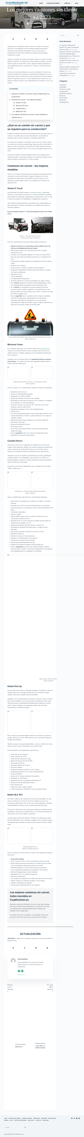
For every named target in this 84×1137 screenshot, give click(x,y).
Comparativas (63, 91)
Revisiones (62, 100)
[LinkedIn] (36, 39)
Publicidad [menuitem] (46, 1120)
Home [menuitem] (41, 3)
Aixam (39, 192)
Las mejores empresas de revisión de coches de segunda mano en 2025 (69, 47)
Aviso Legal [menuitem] (31, 1120)
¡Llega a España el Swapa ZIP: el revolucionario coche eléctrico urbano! (69, 69)
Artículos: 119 (21, 974)
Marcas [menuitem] (67, 3)
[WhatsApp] (47, 39)
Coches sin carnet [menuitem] (53, 3)
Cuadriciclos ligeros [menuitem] (14, 1118)
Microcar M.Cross (22, 105)
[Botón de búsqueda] (78, 35)
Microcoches (63, 98)
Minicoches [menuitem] (36, 1118)
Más (76, 3)
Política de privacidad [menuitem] (20, 1120)
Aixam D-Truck (21, 102)
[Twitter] (24, 39)
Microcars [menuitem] (44, 1118)
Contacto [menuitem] (38, 1120)
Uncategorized (64, 102)
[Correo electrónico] (79, 1118)
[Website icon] (22, 971)
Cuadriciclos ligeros (65, 93)
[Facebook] (13, 39)
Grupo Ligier (46, 348)
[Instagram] (76, 1118)
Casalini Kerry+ (21, 108)
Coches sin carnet (52, 23)
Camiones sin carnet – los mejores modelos (26, 100)
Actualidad (62, 87)
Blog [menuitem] (11, 1120)
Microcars (62, 96)
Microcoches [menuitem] (52, 1118)
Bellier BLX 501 (21, 111)
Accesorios (62, 85)
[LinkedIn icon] (19, 971)
